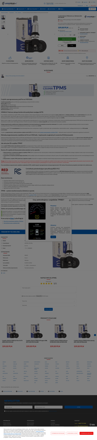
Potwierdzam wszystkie (86, 433)
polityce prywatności (40, 431)
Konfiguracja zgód (72, 433)
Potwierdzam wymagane (58, 433)
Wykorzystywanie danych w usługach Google (12, 433)
